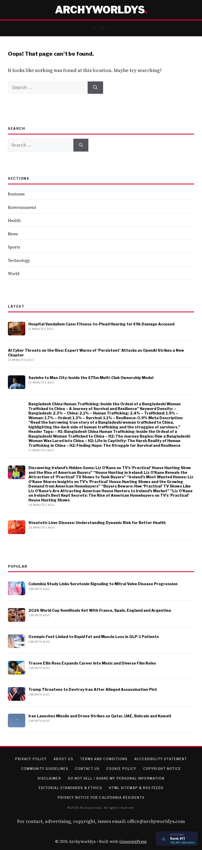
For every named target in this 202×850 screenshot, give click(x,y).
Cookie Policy (121, 769)
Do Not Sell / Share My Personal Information (116, 778)
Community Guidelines (44, 769)
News (13, 234)
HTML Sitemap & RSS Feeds (136, 788)
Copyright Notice (162, 769)
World (13, 273)
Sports (14, 247)
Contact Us (87, 769)
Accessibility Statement (160, 759)
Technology (19, 260)
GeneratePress (133, 841)
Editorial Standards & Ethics (70, 788)
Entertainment (22, 207)
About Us (63, 759)
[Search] (95, 87)
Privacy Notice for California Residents (101, 798)
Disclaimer (49, 778)
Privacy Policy (31, 759)
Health (14, 220)
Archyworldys (100, 10)
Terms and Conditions (104, 759)
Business (16, 194)
